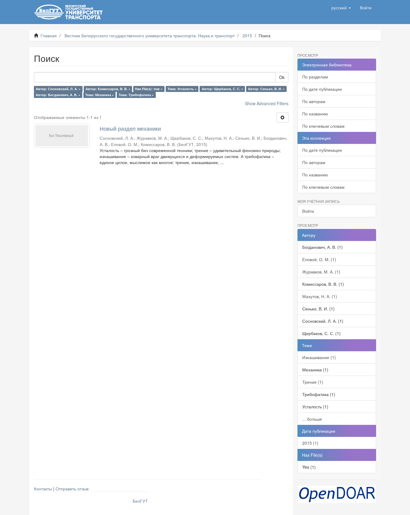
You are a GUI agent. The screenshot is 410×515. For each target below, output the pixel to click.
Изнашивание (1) (319, 357)
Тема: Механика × (99, 95)
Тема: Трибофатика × (136, 95)
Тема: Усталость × (182, 89)
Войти (308, 211)
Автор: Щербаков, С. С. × (222, 89)
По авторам (313, 101)
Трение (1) (312, 382)
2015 (247, 35)
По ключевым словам (323, 126)
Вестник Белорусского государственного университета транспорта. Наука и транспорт (150, 35)
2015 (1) (310, 443)
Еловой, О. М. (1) (319, 259)
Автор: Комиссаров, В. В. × (108, 89)
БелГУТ (140, 501)
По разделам (315, 77)
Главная (49, 35)
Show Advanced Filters (266, 103)
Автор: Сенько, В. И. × (266, 89)
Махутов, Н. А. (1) (319, 296)
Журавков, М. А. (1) (321, 272)
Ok (282, 77)
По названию (315, 114)
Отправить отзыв (72, 489)
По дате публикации (322, 89)
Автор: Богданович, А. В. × (58, 95)
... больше (312, 419)
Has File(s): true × (148, 89)
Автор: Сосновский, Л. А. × (58, 89)
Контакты (43, 489)
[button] (341, 7)
